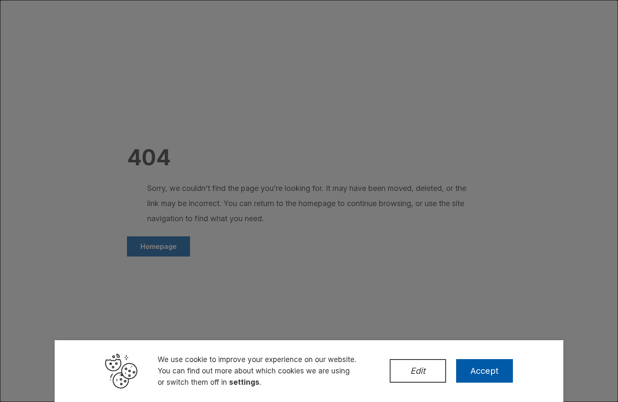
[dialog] (309, 201)
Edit (417, 371)
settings (244, 382)
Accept (484, 371)
